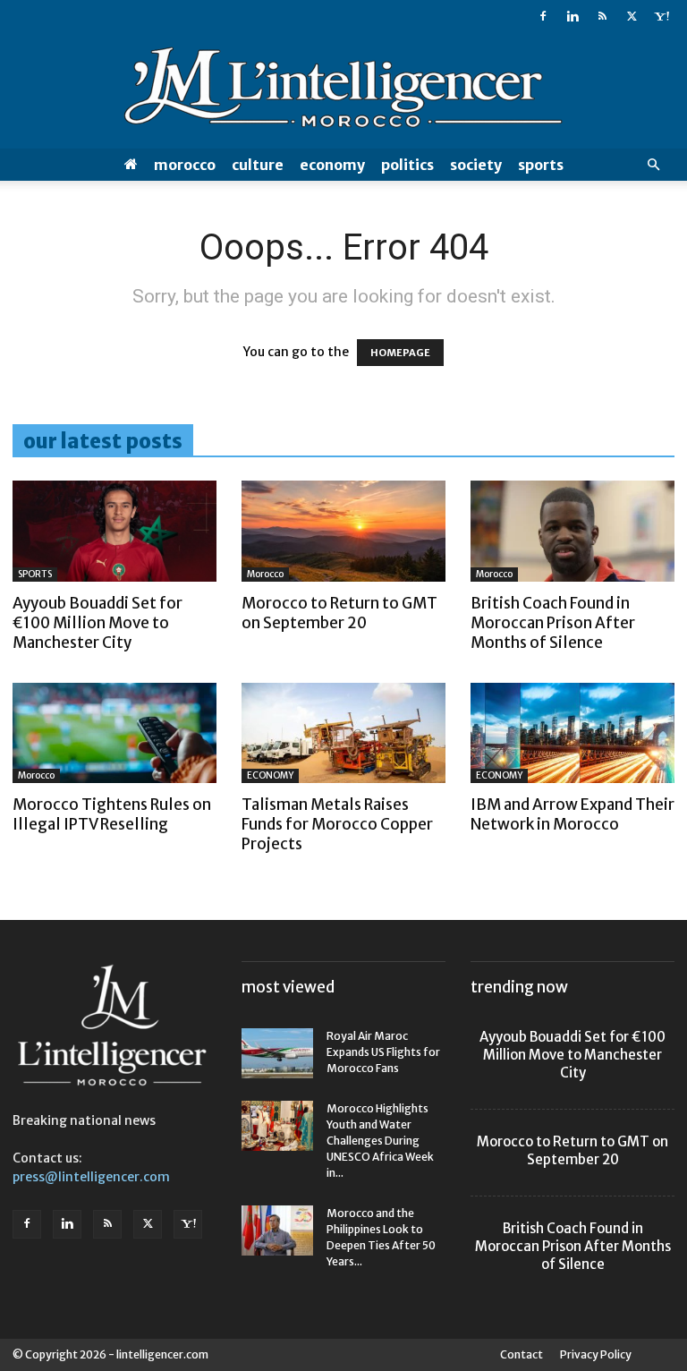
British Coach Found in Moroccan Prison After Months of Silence (553, 622)
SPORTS (541, 165)
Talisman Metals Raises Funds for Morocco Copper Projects (337, 824)
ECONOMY (332, 165)
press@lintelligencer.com (91, 1177)
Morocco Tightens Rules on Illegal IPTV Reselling (112, 814)
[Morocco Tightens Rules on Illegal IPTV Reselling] (114, 733)
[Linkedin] (572, 16)
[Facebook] (543, 16)
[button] (653, 165)
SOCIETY (476, 165)
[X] (631, 16)
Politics (407, 165)
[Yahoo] (661, 16)
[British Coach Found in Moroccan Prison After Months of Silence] (572, 531)
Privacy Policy (596, 1354)
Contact (521, 1354)
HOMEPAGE (400, 352)
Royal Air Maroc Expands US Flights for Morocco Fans (383, 1052)
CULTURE (258, 165)
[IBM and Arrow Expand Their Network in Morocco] (572, 733)
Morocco (185, 165)
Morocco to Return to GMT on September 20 (339, 613)
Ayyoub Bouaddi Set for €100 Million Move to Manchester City (97, 622)
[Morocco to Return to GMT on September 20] (343, 531)
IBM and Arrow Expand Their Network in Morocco (572, 814)
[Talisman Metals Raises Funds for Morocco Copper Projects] (343, 733)
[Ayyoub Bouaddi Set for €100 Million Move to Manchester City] (114, 531)
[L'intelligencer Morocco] (343, 91)
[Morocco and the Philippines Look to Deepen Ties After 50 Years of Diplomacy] (277, 1230)
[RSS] (602, 16)
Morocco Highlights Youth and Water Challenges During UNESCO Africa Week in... (380, 1140)
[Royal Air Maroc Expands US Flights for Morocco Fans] (277, 1053)
